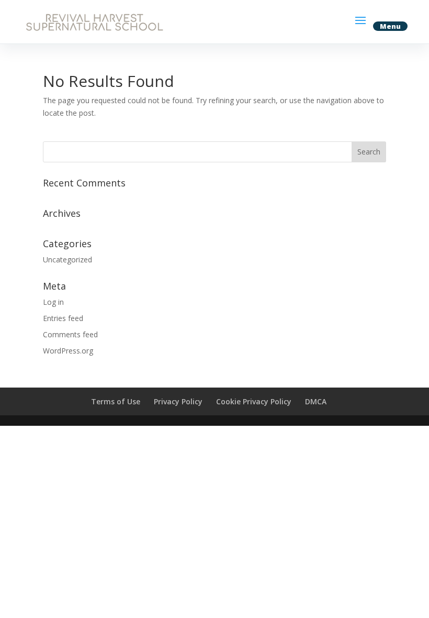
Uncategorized (67, 259)
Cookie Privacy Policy (253, 401)
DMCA (315, 401)
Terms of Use (115, 401)
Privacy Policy (178, 401)
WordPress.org (68, 351)
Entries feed (63, 318)
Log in (53, 302)
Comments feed (70, 334)
